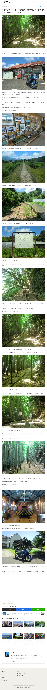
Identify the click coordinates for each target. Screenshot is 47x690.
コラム (25, 673)
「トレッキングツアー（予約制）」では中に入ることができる (28, 433)
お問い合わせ (4, 680)
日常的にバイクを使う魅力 (18, 685)
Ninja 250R (8, 603)
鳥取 (13, 603)
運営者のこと (4, 677)
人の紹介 (19, 675)
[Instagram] (13, 661)
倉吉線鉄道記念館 (13, 487)
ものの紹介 (20, 673)
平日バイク (21, 687)
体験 (3, 6)
